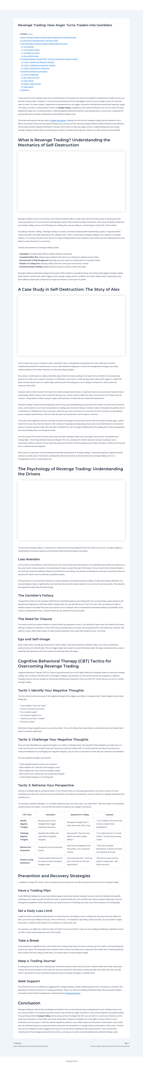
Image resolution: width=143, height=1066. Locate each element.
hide (30, 34)
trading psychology (58, 120)
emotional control (72, 993)
